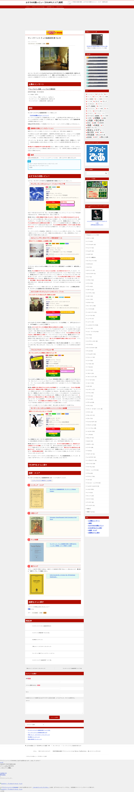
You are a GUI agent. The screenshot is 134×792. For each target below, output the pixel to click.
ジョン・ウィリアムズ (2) (92, 331)
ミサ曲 (107, 108)
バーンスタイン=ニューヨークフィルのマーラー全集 (97, 223)
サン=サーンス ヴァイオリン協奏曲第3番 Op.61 (41, 625)
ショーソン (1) (90, 321)
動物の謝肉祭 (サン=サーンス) (35, 739)
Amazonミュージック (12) (93, 234)
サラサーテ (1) (90, 302)
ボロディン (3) (90, 444)
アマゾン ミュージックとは (38, 6)
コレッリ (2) (90, 299)
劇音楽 (88, 122)
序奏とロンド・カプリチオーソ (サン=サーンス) (41, 646)
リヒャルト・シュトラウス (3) (93, 482)
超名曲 (89, 137)
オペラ (107, 94)
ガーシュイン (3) (90, 270)
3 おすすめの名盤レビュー (96, 525)
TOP (38, 745)
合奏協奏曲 (101, 122)
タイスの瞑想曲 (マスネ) (92, 82)
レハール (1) (90, 492)
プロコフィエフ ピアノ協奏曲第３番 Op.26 (96, 79)
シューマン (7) (90, 318)
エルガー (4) (90, 254)
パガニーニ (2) (90, 373)
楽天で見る (64, 202)
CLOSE (2, 791)
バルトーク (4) (90, 383)
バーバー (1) (90, 370)
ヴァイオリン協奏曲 (93, 115)
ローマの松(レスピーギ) (92, 56)
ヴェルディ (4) (90, 251)
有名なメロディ (94, 130)
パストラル (99, 103)
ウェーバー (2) (90, 247)
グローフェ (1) (90, 289)
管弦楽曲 (90, 135)
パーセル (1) (90, 366)
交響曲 (97, 118)
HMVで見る (64, 204)
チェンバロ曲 (89, 101)
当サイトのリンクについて (44, 751)
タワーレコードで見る (52, 204)
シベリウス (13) (90, 308)
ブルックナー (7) (90, 415)
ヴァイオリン (90, 113)
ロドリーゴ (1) (90, 499)
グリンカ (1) (90, 286)
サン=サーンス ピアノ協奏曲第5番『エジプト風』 (42, 660)
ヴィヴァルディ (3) (91, 244)
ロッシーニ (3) (90, 495)
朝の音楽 (90, 132)
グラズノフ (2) (90, 280)
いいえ (1, 762)
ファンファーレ (91, 108)
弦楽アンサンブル (92, 127)
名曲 (47, 43)
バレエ (97, 101)
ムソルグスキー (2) (91, 457)
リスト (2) (89, 479)
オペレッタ (89, 96)
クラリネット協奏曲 (104, 96)
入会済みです (3, 773)
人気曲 (44, 43)
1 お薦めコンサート (94, 521)
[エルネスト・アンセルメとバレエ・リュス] (11, 783)
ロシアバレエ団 (97, 110)
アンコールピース (90, 94)
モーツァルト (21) (91, 463)
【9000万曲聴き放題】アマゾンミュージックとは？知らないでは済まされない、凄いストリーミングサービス (76, 751)
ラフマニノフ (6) (90, 476)
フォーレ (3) (90, 399)
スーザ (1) (89, 334)
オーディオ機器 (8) (91, 257)
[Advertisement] (67, 19)
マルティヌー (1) (90, 453)
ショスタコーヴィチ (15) (92, 325)
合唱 (94, 123)
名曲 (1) (89, 508)
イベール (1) (90, 241)
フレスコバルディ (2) (91, 421)
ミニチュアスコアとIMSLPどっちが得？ (41, 480)
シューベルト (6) (90, 315)
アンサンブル (100, 94)
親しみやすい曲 (101, 134)
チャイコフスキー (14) (92, 347)
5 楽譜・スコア (92, 530)
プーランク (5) (90, 392)
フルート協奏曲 (100, 108)
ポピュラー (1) (90, 437)
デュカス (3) (90, 350)
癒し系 (103, 132)
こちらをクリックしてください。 (41, 787)
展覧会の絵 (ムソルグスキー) (93, 60)
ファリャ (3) (90, 395)
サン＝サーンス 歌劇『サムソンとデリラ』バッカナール (43, 653)
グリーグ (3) (90, 283)
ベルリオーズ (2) (90, 431)
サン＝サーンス (31, 43)
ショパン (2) (90, 328)
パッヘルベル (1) (90, 379)
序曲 (103, 125)
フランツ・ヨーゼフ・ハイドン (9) (94, 408)
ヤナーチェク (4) (90, 466)
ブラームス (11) (90, 402)
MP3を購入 (3, 774)
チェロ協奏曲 (38, 43)
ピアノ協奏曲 (91, 106)
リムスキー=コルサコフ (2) (93, 486)
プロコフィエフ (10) (91, 424)
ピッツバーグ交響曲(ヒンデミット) (95, 63)
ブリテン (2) (90, 412)
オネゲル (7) (90, 263)
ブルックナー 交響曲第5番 (93, 75)
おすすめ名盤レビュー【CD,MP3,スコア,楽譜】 (45, 2)
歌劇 (98, 132)
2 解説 (90, 523)
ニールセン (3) (90, 363)
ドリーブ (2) (90, 360)
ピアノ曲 (99, 106)
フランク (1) (90, 405)
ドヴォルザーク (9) (91, 354)
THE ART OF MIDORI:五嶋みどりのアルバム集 (97, 46)
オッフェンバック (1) (91, 260)
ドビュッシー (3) (90, 357)
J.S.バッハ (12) (90, 238)
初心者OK (100, 120)
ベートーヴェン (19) (91, 428)
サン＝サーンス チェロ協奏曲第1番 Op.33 (37, 732)
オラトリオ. (96, 96)
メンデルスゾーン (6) (91, 460)
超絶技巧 (96, 137)
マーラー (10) (90, 447)
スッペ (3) (89, 337)
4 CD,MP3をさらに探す (95, 528)
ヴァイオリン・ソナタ (100, 113)
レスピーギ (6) (90, 489)
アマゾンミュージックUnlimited (10, 787)
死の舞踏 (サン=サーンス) (37, 639)
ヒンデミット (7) (90, 389)
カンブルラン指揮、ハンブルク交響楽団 (42, 89)
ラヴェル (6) (90, 473)
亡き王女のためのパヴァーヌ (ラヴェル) (96, 69)
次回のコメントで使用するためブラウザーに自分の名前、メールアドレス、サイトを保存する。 (51, 698)
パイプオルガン (91, 103)
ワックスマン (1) (90, 505)
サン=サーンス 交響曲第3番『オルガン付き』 (41, 632)
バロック (104, 101)
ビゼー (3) (89, 386)
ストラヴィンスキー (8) (92, 341)
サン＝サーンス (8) (91, 305)
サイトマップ (60, 6)
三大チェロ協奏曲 (105, 115)
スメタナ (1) (90, 344)
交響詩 (104, 118)
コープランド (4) (90, 292)
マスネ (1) (89, 450)
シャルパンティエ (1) (91, 312)
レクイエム (89, 110)
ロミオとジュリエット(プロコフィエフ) (96, 72)
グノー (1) (89, 276)
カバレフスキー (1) (91, 273)
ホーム (28, 6)
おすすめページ (50, 6)
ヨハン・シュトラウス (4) (92, 470)
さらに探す (53, 208)
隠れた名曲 (104, 137)
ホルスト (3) (90, 441)
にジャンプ (39, 115)
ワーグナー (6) (90, 502)
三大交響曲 (89, 118)
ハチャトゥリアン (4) (91, 376)
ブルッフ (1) (90, 418)
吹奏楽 (96, 125)
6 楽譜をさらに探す (94, 532)
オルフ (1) (89, 267)
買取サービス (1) (90, 511)
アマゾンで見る (51, 202)
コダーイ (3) (90, 296)
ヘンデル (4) (90, 434)
